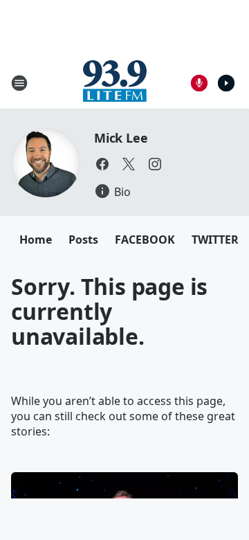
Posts (83, 239)
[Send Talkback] (199, 83)
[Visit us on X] (128, 164)
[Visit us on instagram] (155, 164)
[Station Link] (115, 82)
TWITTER (215, 239)
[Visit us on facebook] (102, 164)
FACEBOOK (145, 239)
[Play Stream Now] (226, 83)
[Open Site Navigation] (19, 83)
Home (35, 239)
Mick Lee (120, 137)
